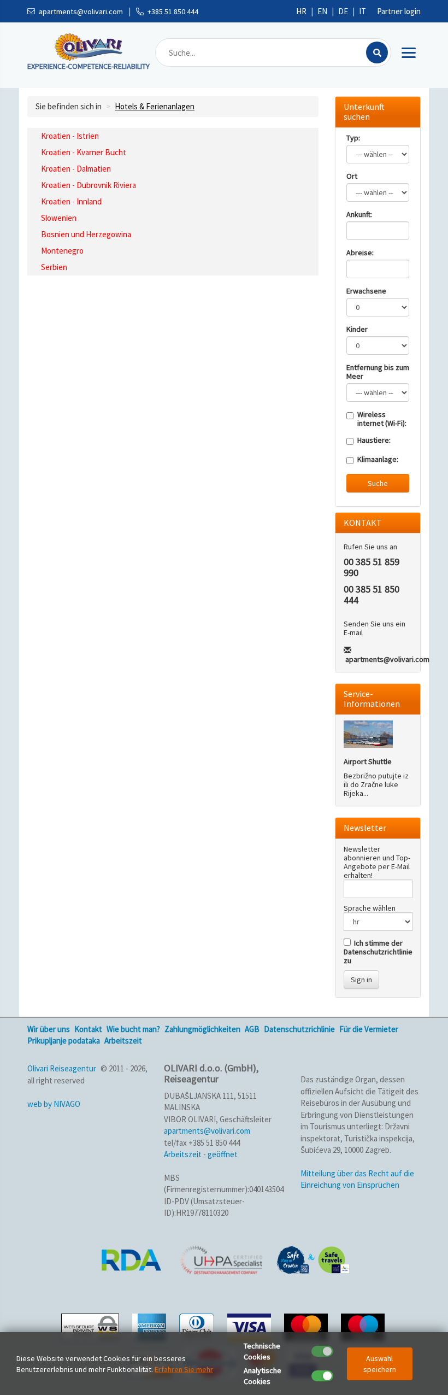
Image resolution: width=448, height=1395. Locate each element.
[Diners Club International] (198, 1326)
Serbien (54, 267)
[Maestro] (364, 1326)
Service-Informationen (372, 698)
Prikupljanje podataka (63, 1040)
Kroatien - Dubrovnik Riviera (88, 185)
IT (362, 11)
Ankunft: (359, 214)
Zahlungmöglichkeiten (202, 1029)
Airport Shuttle (368, 761)
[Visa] (250, 1326)
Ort (351, 176)
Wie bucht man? (133, 1029)
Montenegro (62, 250)
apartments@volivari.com (387, 659)
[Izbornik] (409, 52)
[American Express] (150, 1326)
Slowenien (58, 218)
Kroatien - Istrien (70, 136)
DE (343, 11)
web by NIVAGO (53, 1104)
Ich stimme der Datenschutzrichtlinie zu (378, 951)
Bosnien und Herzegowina (86, 234)
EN (322, 11)
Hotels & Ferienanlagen (154, 106)
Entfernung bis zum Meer (377, 371)
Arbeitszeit (123, 1040)
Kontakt (88, 1029)
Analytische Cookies (262, 1375)
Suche (378, 483)
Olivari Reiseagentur (61, 1068)
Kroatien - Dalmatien (76, 168)
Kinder (357, 329)
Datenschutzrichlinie (299, 1029)
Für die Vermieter (368, 1029)
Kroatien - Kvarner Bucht (83, 152)
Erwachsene (366, 290)
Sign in (361, 979)
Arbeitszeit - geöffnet (201, 1154)
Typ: (353, 137)
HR (301, 11)
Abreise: (360, 252)
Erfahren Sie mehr (184, 1369)
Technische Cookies (262, 1351)
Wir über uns (48, 1029)
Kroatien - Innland (71, 201)
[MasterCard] (307, 1326)
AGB (252, 1029)
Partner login (399, 11)
